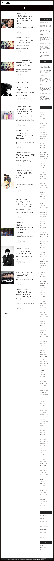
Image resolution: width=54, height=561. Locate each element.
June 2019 (42, 296)
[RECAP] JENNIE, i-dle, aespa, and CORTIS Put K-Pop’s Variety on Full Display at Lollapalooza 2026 (45, 25)
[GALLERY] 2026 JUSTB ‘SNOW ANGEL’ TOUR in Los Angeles (45, 66)
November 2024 (44, 156)
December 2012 (44, 468)
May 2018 (42, 325)
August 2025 (43, 136)
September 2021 (44, 241)
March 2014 (43, 434)
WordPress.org (43, 552)
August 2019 (43, 292)
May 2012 (42, 483)
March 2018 (43, 330)
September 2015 (44, 394)
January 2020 (43, 281)
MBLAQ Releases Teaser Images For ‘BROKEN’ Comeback (25, 62)
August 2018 (43, 319)
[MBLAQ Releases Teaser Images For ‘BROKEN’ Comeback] (7, 66)
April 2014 (42, 432)
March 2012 (43, 488)
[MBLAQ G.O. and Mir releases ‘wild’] (7, 277)
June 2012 (42, 481)
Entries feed (43, 547)
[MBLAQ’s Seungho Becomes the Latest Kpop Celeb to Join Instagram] (7, 23)
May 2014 (42, 430)
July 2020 (42, 272)
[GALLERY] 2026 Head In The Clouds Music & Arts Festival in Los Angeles (45, 54)
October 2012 (43, 472)
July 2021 (42, 245)
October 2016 (43, 365)
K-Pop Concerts (19, 196)
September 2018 (44, 316)
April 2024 (42, 172)
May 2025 (42, 143)
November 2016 (44, 363)
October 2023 (43, 185)
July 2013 (42, 452)
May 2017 (42, 350)
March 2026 (43, 121)
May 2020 (42, 276)
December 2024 (44, 154)
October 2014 (43, 419)
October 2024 (43, 158)
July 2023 (42, 192)
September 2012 (44, 474)
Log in (41, 545)
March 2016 (43, 381)
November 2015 (44, 390)
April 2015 (42, 405)
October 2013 (43, 445)
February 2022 (43, 230)
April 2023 (42, 198)
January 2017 (43, 359)
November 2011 (44, 497)
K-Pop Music (43, 532)
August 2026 (43, 110)
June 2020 (42, 274)
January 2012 (43, 492)
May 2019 (42, 299)
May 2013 (42, 457)
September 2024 (44, 161)
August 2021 (43, 243)
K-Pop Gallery (19, 57)
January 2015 (43, 412)
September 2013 (44, 448)
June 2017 (42, 348)
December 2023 (44, 181)
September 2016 (44, 368)
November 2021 (44, 236)
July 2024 (42, 165)
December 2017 (44, 336)
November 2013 (44, 443)
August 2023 (43, 190)
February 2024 (43, 176)
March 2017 (43, 354)
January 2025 (43, 152)
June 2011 (42, 505)
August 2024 (43, 163)
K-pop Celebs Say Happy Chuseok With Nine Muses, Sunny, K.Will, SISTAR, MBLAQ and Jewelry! (25, 111)
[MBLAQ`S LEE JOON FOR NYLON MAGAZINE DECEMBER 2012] (7, 181)
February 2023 (43, 203)
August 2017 (43, 343)
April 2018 (42, 328)
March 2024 (43, 174)
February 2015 (43, 410)
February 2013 (43, 463)
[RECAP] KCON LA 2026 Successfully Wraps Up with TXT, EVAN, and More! (45, 32)
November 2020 (44, 263)
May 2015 (42, 403)
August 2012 (43, 477)
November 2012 (44, 470)
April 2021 (42, 252)
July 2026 (42, 112)
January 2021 (43, 259)
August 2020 (43, 270)
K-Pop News (18, 13)
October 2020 (43, 265)
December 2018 (44, 310)
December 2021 (44, 234)
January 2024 (43, 178)
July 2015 (42, 399)
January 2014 (43, 439)
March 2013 (43, 461)
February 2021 (43, 256)
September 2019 (44, 290)
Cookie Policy (37, 559)
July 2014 (42, 425)
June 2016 (42, 374)
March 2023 (43, 201)
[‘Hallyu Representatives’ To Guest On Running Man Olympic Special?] (7, 232)
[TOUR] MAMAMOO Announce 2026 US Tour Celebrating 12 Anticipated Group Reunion (45, 82)
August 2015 (43, 396)
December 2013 (44, 441)
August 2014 (43, 423)
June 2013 (42, 454)
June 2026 (42, 114)
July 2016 (42, 372)
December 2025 (44, 127)
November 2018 (44, 312)
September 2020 (44, 267)
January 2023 (43, 205)
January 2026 (43, 125)
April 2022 (42, 225)
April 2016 (42, 379)
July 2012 (42, 479)
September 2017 (44, 341)
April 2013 (42, 459)
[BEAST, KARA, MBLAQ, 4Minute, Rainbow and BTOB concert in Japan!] (17, 217)
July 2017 (42, 345)
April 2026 (42, 118)
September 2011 (44, 501)
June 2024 (42, 167)
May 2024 (42, 170)
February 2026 (43, 123)
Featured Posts (43, 521)
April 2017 (42, 352)
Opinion (42, 537)
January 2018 (43, 334)
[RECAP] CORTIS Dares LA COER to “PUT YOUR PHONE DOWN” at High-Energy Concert (46, 39)
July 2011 (42, 503)
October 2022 (43, 212)
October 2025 (43, 132)
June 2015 (42, 401)
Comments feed (44, 549)
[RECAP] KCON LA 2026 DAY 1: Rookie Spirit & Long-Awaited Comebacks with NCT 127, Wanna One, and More (45, 46)
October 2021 (43, 239)
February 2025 (43, 150)
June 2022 (42, 221)
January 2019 (43, 308)
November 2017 (44, 339)
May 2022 (42, 223)
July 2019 (42, 294)
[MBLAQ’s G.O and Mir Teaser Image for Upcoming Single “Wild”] (17, 308)
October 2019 (43, 287)
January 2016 (43, 385)
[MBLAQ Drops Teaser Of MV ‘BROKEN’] (7, 45)
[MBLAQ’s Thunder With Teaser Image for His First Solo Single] (7, 89)
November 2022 (44, 210)
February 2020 (43, 279)
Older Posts (5, 313)
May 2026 (42, 116)
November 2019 (44, 285)
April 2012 (42, 485)
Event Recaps (43, 515)
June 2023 (42, 194)
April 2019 (42, 301)
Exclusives (42, 518)
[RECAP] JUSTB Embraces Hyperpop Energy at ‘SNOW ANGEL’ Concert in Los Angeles (45, 73)
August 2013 (43, 450)
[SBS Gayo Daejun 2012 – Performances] (17, 165)
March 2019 (43, 303)
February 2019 (43, 305)
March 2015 (43, 408)
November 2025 (44, 130)
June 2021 (42, 247)
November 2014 (44, 417)
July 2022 (42, 219)
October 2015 (43, 392)
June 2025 (42, 141)
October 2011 (43, 499)
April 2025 (42, 145)
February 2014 (43, 437)
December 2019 (44, 283)
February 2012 (43, 490)
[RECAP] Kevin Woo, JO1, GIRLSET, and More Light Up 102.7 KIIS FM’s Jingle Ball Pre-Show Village (46, 99)
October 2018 (43, 314)
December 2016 (44, 361)
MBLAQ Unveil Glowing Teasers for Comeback (24, 135)
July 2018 (42, 321)
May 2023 (42, 196)
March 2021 (43, 254)
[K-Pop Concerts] (7, 3)
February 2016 (43, 383)
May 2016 (42, 376)
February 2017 (43, 356)
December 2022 (44, 207)
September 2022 (44, 214)
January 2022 (43, 232)
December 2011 (44, 494)
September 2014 (44, 421)
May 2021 (42, 250)
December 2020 (44, 261)
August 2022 (43, 216)
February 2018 (43, 332)
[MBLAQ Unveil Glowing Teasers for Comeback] (17, 147)
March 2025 (43, 147)
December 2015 (44, 388)
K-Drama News (43, 524)
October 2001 (43, 508)
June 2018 (42, 323)
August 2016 (43, 370)
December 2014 (44, 414)
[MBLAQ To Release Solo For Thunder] (7, 256)
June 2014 (42, 428)
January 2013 (43, 465)
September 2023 (44, 187)
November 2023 (44, 183)
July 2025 (42, 138)
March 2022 (43, 227)
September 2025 (44, 134)
